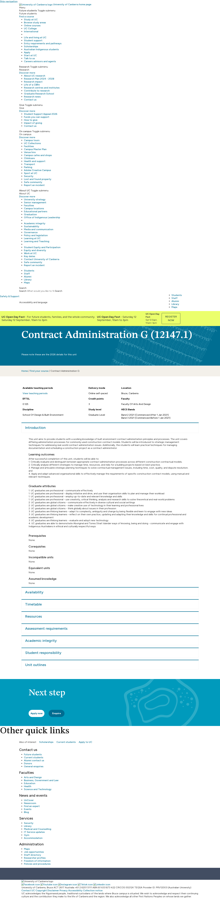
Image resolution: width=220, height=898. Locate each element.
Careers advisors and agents (40, 61)
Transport (29, 164)
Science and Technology (37, 789)
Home (24, 370)
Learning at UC (32, 238)
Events (27, 809)
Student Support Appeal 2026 (40, 114)
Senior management (35, 202)
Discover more (27, 72)
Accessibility (75, 890)
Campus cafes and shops (38, 155)
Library (28, 279)
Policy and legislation (36, 235)
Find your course (39, 370)
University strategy (34, 199)
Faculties (29, 205)
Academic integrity (34, 223)
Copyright (41, 890)
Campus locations (34, 208)
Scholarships (31, 46)
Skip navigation (9, 1)
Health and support (34, 161)
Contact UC (28, 890)
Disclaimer (53, 890)
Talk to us (29, 58)
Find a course (26, 16)
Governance (31, 232)
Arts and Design (33, 777)
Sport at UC (30, 173)
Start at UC (30, 55)
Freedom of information (37, 860)
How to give (30, 120)
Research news (32, 96)
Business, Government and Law (41, 780)
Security (28, 176)
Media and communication (38, 229)
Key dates (29, 256)
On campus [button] (25, 131)
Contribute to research (37, 90)
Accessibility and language (33, 302)
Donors (28, 763)
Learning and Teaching (36, 241)
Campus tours (32, 140)
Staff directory (32, 854)
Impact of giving (33, 123)
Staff (27, 273)
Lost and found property (37, 179)
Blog (26, 812)
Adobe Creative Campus (37, 170)
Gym (26, 835)
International (31, 31)
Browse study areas (35, 22)
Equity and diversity (35, 250)
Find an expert (32, 806)
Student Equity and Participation (42, 247)
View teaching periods (35, 393)
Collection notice (93, 890)
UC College (30, 28)
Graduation (30, 214)
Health (27, 786)
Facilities (29, 146)
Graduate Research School (39, 93)
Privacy (64, 890)
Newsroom (30, 803)
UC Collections (32, 143)
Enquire (56, 713)
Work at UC (30, 253)
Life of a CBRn (32, 84)
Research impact (33, 81)
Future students (33, 754)
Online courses (32, 25)
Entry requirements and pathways (43, 43)
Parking (28, 167)
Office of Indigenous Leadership (42, 217)
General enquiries (33, 766)
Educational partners (35, 211)
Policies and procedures (37, 863)
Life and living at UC (35, 37)
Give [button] (21, 105)
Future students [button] (28, 10)
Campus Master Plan (35, 149)
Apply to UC (85, 742)
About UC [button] (24, 190)
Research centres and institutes (42, 87)
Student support (33, 40)
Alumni (27, 276)
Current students (66, 742)
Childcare (29, 158)
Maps (27, 282)
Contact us (30, 99)
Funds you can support (36, 117)
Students (29, 270)
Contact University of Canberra (41, 259)
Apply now (37, 713)
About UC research (34, 75)
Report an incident (34, 185)
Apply (27, 52)
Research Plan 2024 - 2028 (39, 78)
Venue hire (30, 152)
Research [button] (24, 66)
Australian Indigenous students (41, 49)
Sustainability (31, 226)
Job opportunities (34, 851)
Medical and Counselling (37, 829)
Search (22, 291)
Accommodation (33, 838)
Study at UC (31, 19)
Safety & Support (9, 296)
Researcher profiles (35, 857)
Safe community (33, 182)
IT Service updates (34, 832)
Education (29, 783)
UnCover (29, 800)
